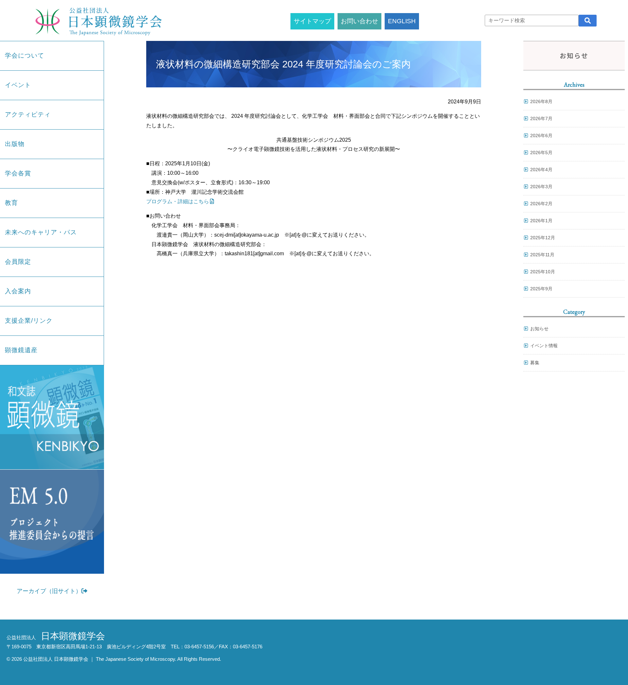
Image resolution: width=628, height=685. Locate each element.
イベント (18, 84)
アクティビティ (28, 114)
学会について (24, 55)
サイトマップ (312, 21)
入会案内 (18, 291)
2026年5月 (541, 152)
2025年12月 (542, 237)
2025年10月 (542, 271)
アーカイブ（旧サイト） (49, 591)
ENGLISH (402, 21)
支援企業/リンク (29, 320)
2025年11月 (542, 254)
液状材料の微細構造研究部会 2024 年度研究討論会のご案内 (283, 64)
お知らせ (539, 328)
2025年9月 (541, 288)
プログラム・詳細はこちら (177, 201)
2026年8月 (541, 101)
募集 (534, 362)
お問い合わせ (359, 21)
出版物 (15, 143)
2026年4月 (541, 169)
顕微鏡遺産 (21, 350)
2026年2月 (541, 203)
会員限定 (18, 261)
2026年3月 (541, 186)
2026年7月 (541, 118)
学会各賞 (18, 173)
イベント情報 (544, 345)
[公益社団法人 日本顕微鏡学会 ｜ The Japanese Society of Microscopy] (96, 20)
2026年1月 (541, 220)
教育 (11, 202)
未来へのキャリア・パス (41, 232)
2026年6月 (541, 135)
